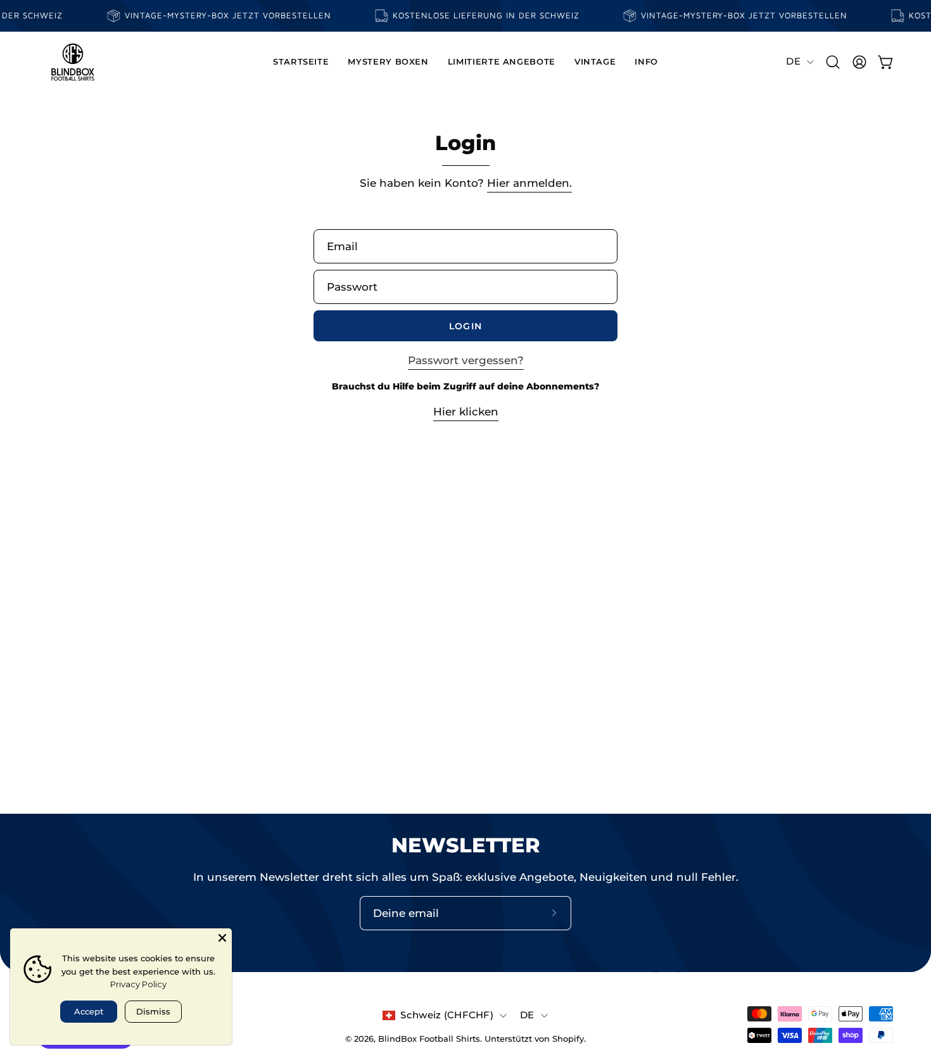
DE (793, 61)
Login (465, 326)
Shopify (568, 1039)
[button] (388, 62)
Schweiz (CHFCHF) (446, 1015)
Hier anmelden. (529, 183)
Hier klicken (465, 411)
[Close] (222, 938)
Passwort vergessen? (466, 360)
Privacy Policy (138, 984)
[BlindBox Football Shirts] (73, 62)
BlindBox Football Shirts (429, 1039)
